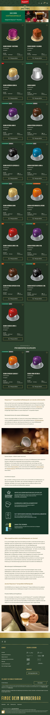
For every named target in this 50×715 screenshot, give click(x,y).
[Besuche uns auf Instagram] (5, 642)
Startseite (4, 704)
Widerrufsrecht (5, 656)
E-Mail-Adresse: (5, 682)
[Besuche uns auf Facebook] (2, 642)
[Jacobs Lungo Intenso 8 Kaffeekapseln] (37, 362)
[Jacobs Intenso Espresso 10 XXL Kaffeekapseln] (13, 274)
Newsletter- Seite (44, 686)
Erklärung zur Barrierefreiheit (7, 659)
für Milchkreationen (39, 420)
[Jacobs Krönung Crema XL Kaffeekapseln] (13, 74)
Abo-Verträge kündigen (6, 666)
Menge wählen (14, 58)
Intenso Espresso (40, 466)
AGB (8, 704)
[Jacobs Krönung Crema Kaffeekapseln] (13, 194)
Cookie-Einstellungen (6, 663)
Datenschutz (10, 687)
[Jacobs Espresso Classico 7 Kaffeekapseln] (13, 362)
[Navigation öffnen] (47, 8)
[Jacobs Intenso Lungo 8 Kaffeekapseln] (13, 114)
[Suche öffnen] (39, 3)
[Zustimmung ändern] (3, 711)
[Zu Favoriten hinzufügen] (22, 25)
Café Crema (39, 406)
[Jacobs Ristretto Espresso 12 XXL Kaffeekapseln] (37, 274)
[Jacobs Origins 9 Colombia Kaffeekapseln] (37, 35)
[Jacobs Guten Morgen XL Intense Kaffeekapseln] (37, 194)
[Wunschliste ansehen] (44, 3)
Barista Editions (15, 466)
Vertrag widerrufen (33, 673)
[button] (41, 3)
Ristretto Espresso (11, 468)
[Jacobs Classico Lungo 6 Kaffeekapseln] (13, 314)
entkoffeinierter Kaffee (10, 408)
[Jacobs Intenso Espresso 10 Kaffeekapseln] (37, 114)
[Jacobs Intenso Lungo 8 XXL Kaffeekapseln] (37, 234)
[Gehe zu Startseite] (25, 7)
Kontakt (3, 652)
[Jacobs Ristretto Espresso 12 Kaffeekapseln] (13, 154)
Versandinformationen (6, 654)
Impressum (19, 704)
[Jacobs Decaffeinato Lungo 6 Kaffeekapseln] (37, 154)
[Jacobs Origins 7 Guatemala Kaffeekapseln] (13, 35)
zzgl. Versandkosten (15, 708)
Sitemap (3, 661)
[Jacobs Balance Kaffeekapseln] (37, 74)
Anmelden (40, 682)
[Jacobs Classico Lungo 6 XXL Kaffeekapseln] (13, 234)
